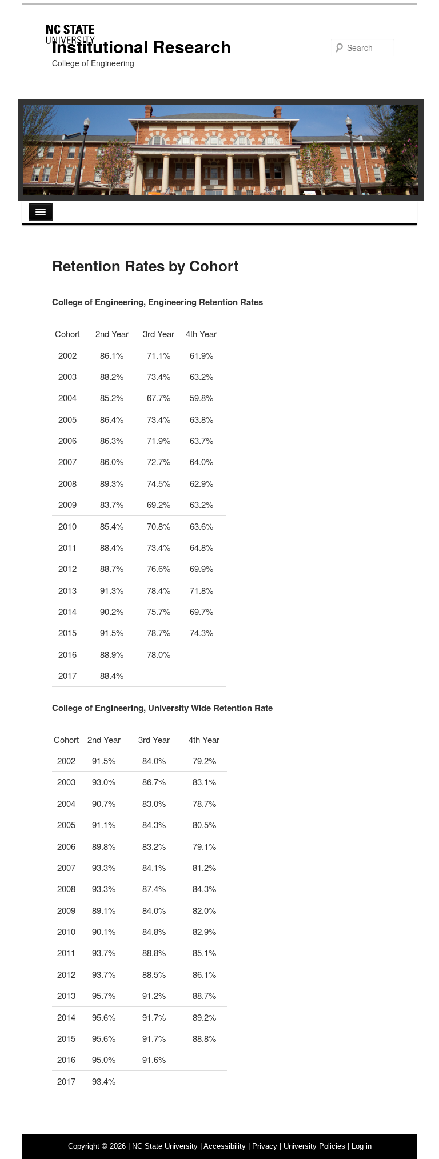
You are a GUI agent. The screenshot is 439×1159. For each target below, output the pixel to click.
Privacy (264, 1146)
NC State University (165, 1146)
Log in (362, 1146)
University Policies (314, 1146)
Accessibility (224, 1146)
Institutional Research (141, 46)
